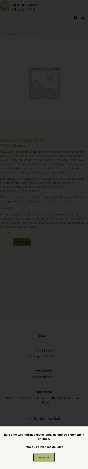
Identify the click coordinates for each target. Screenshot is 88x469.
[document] (44, 234)
